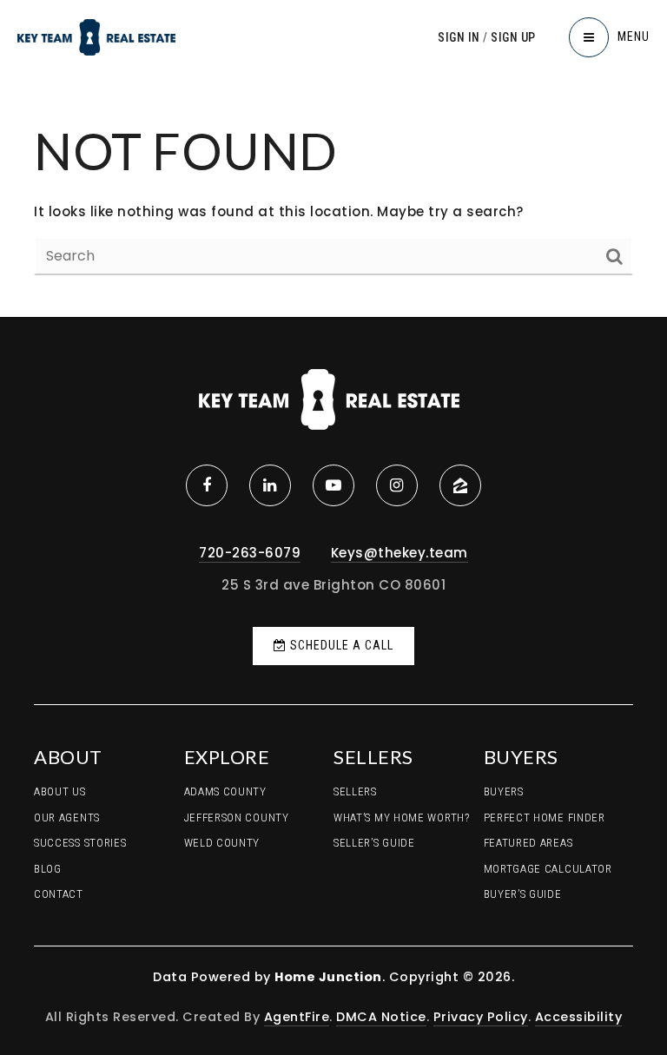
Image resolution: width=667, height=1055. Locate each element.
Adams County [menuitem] (225, 791)
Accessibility (579, 1016)
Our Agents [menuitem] (67, 817)
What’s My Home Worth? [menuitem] (402, 817)
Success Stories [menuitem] (80, 842)
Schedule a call (340, 645)
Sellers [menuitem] (355, 791)
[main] (333, 158)
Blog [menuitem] (48, 868)
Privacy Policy (480, 1016)
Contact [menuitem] (58, 893)
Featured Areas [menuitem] (528, 842)
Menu (633, 36)
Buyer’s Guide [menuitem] (523, 893)
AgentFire (297, 1016)
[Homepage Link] (96, 36)
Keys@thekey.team (399, 553)
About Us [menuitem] (60, 791)
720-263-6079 (249, 553)
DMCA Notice (381, 1016)
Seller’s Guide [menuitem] (374, 842)
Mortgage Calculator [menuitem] (548, 868)
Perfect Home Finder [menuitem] (544, 817)
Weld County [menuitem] (222, 842)
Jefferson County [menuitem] (236, 817)
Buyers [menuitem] (504, 791)
